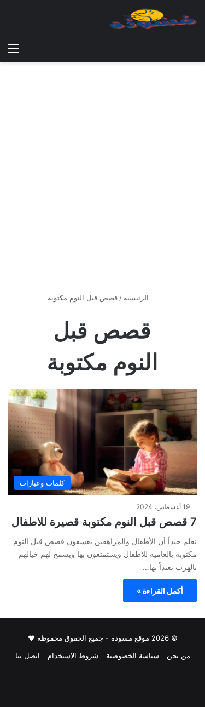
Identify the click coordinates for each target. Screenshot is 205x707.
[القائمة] (13, 48)
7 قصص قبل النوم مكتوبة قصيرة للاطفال (104, 521)
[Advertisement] (102, 181)
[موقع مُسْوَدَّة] (153, 19)
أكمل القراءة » (160, 590)
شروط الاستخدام (73, 655)
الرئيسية (137, 297)
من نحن (178, 655)
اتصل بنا (27, 655)
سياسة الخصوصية (132, 655)
